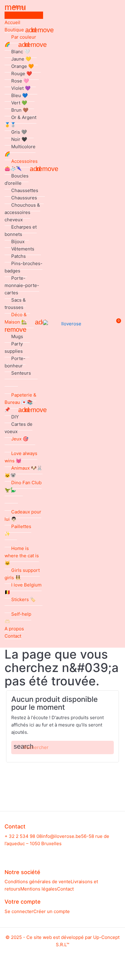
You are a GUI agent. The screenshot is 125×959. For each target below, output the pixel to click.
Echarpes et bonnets (21, 230)
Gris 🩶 (19, 132)
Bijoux (18, 241)
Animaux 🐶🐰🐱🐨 (23, 471)
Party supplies (14, 347)
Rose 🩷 (20, 81)
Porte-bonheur (15, 362)
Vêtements (22, 249)
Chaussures (24, 198)
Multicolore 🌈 (20, 150)
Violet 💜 (21, 88)
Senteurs (21, 373)
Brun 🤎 (20, 110)
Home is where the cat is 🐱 (22, 555)
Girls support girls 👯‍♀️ (22, 573)
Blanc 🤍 (20, 51)
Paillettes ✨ (18, 530)
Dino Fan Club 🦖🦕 (23, 486)
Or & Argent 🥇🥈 (20, 121)
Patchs (18, 256)
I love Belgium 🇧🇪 (23, 588)
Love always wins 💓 (21, 457)
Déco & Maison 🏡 (16, 318)
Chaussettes (24, 190)
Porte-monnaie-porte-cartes (22, 285)
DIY (15, 417)
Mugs (17, 336)
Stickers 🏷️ (23, 599)
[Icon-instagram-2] (68, 853)
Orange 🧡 (22, 66)
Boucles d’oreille (17, 179)
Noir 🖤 (19, 139)
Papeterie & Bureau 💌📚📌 (20, 402)
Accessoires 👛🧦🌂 (21, 164)
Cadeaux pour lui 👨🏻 (23, 515)
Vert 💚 (19, 103)
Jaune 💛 (21, 59)
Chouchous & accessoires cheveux (22, 212)
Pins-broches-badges (23, 267)
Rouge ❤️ (21, 73)
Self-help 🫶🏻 (18, 617)
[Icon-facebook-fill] (57, 853)
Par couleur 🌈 (20, 40)
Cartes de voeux (18, 427)
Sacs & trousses (15, 303)
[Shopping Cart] (115, 323)
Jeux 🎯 (20, 439)
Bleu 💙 (19, 95)
